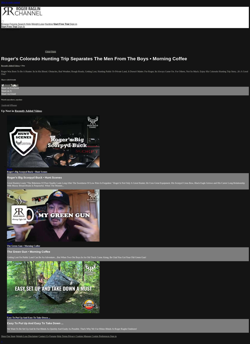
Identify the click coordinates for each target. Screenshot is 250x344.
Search (22, 24)
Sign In (21, 26)
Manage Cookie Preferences (97, 336)
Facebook (6, 85)
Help (28, 24)
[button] (3, 21)
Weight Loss (37, 24)
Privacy (72, 336)
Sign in (73, 24)
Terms (65, 336)
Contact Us (43, 336)
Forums (14, 24)
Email (15, 85)
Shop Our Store (8, 336)
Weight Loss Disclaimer (27, 336)
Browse (5, 24)
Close (48, 51)
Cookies (80, 336)
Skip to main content (10, 2)
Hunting (49, 24)
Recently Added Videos (10, 66)
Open (53, 51)
